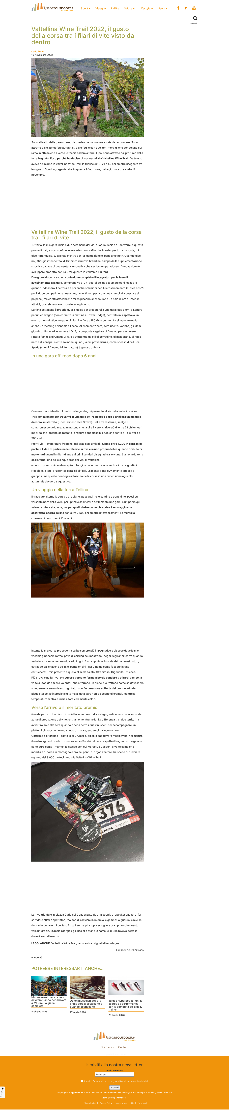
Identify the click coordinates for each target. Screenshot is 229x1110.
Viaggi (99, 8)
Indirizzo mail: (114, 1070)
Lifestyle (145, 8)
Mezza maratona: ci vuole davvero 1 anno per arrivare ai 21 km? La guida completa (48, 1002)
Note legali (142, 1103)
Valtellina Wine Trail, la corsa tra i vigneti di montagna (85, 943)
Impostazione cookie (114, 1054)
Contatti (123, 1047)
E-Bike (115, 8)
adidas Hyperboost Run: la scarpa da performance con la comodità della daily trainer (125, 1005)
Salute (128, 8)
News (162, 8)
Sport (85, 8)
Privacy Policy (89, 1103)
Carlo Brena (37, 51)
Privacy (2, 1093)
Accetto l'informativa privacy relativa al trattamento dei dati (115, 1081)
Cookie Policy (105, 1103)
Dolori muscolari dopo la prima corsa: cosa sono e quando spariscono (86, 1003)
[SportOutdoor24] (114, 1036)
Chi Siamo (107, 1047)
